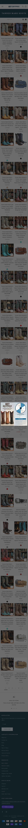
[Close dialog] (26, 403)
